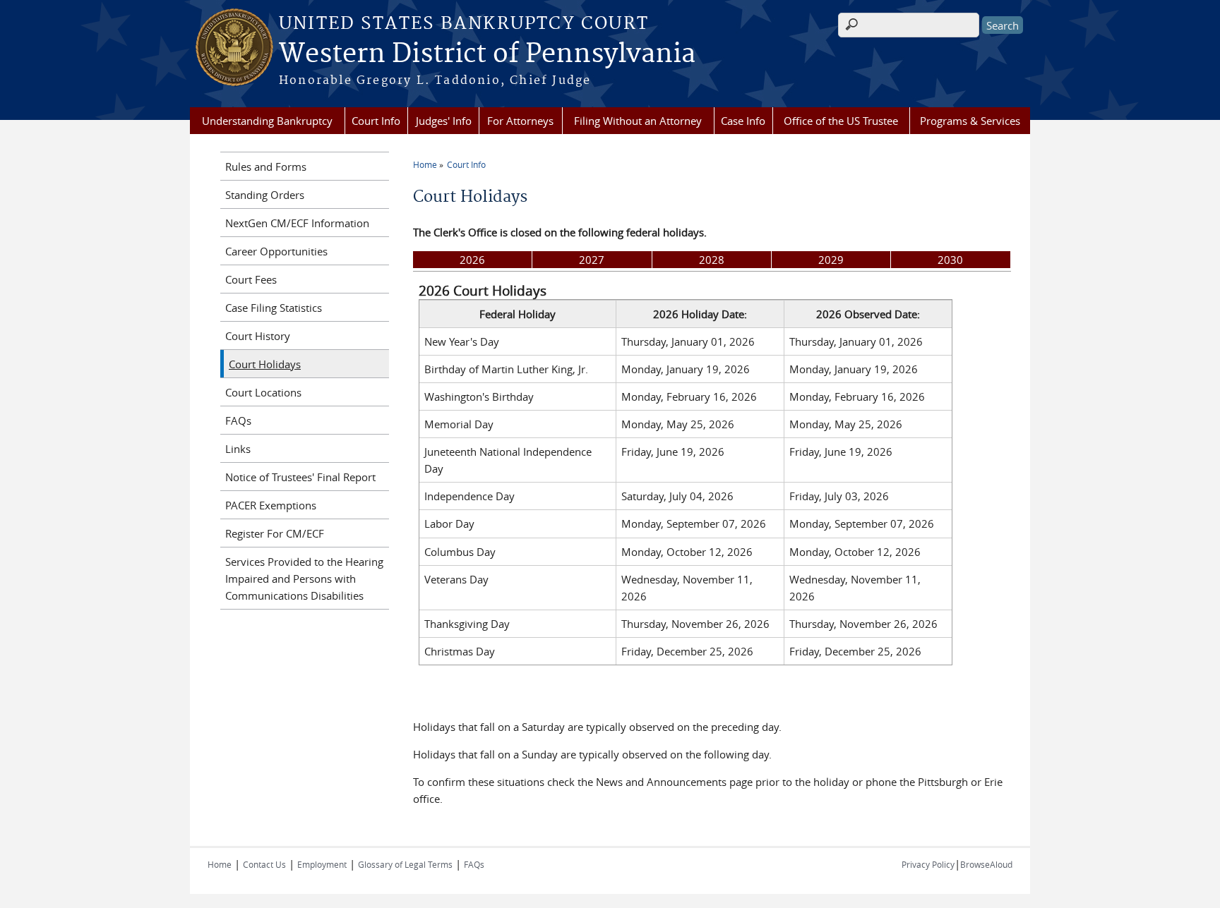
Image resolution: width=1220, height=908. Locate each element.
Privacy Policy (928, 864)
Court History (257, 336)
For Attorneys (520, 121)
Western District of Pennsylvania (487, 54)
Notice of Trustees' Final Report (300, 477)
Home (425, 164)
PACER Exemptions (270, 505)
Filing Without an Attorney (638, 121)
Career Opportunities (276, 251)
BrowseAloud (986, 864)
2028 (711, 260)
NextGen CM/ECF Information (297, 223)
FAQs (238, 420)
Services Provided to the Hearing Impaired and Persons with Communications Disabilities (304, 579)
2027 (591, 260)
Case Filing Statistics (273, 308)
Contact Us (264, 864)
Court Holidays (265, 364)
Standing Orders (264, 195)
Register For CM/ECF (274, 533)
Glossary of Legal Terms (405, 864)
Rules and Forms (265, 166)
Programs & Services (970, 121)
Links (238, 449)
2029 (831, 260)
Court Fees (251, 279)
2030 (950, 260)
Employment (322, 864)
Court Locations (263, 392)
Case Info (743, 121)
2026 (472, 260)
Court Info (376, 121)
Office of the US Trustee (841, 121)
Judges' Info (444, 121)
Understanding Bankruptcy (267, 121)
